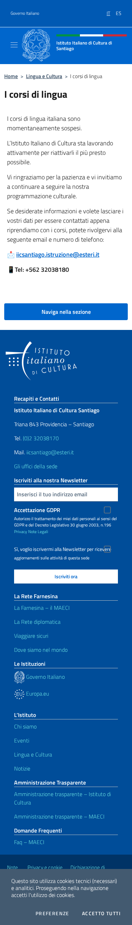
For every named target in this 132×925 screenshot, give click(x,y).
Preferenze (52, 913)
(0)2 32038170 (41, 438)
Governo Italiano (25, 13)
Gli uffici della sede (35, 466)
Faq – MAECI (29, 842)
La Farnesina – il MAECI (42, 607)
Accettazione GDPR (37, 510)
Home (11, 76)
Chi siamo (25, 726)
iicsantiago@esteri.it (50, 452)
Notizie (22, 768)
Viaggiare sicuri (31, 635)
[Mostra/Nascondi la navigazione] (14, 45)
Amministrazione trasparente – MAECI (59, 816)
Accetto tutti (101, 913)
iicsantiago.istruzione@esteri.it (57, 254)
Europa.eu (37, 693)
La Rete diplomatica (37, 621)
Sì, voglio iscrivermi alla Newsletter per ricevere (62, 549)
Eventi (21, 740)
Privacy (20, 531)
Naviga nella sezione (66, 312)
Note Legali (38, 531)
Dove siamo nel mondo (41, 650)
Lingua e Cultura (44, 76)
